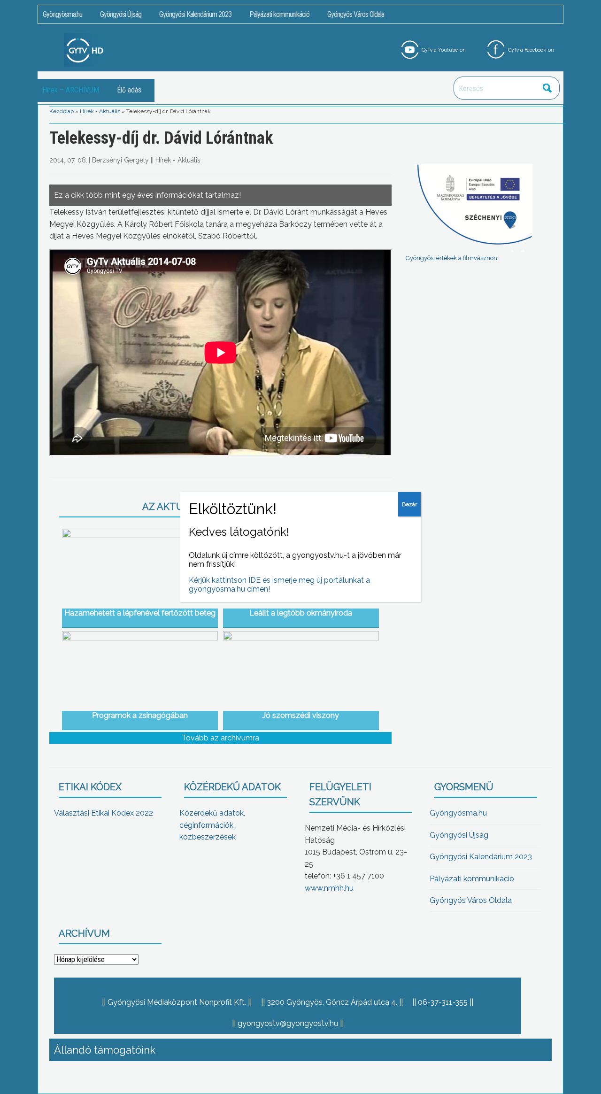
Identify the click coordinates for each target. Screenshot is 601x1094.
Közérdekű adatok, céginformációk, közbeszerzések (212, 825)
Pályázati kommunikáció (279, 14)
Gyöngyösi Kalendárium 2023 (195, 14)
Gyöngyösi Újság (120, 14)
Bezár (409, 504)
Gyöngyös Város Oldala (355, 14)
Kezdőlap (61, 111)
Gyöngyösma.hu (62, 14)
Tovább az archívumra (220, 737)
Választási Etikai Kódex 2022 (103, 813)
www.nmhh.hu (329, 888)
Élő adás (129, 89)
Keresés (547, 88)
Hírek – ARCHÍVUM (70, 89)
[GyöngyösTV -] (85, 49)
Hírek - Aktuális (100, 111)
